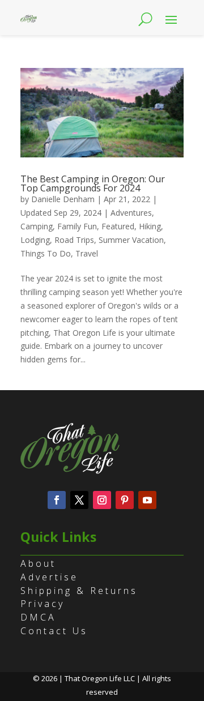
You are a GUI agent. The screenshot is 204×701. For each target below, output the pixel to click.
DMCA (38, 617)
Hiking (150, 226)
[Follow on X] (79, 500)
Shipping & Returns (79, 590)
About (38, 563)
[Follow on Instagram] (102, 500)
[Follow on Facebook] (57, 500)
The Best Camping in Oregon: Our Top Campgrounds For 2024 (92, 183)
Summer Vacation (131, 239)
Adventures (131, 212)
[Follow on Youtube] (147, 500)
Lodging (35, 239)
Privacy (42, 603)
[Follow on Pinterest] (125, 500)
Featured (117, 226)
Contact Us (54, 631)
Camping (36, 226)
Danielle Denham (63, 199)
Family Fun (77, 226)
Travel (86, 253)
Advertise (49, 577)
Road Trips (74, 239)
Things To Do (45, 253)
